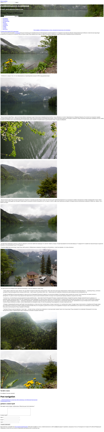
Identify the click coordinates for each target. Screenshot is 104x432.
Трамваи (5, 23)
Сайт (1, 422)
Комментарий (3, 415)
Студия (4, 27)
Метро (4, 22)
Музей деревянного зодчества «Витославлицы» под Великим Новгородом (18, 399)
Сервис (4, 26)
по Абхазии (17, 32)
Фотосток (5, 29)
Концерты (5, 25)
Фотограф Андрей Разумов (21, 426)
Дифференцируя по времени (14, 5)
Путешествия (6, 21)
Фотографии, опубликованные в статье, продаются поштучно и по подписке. (52, 30)
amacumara (15, 31)
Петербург (5, 18)
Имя (1, 417)
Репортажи (5, 20)
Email (2, 419)
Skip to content (3, 1)
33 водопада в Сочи (5, 401)
